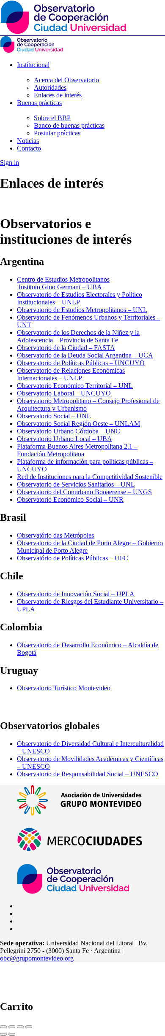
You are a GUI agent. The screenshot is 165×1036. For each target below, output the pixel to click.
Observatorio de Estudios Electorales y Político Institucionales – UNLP (79, 298)
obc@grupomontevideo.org (37, 958)
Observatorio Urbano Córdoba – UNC (68, 431)
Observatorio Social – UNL (54, 416)
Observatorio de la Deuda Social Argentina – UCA (85, 355)
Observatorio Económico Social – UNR (70, 499)
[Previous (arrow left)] (3, 1034)
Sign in (9, 162)
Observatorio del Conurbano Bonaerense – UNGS (84, 491)
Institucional (33, 64)
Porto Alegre (71, 550)
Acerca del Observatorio (66, 79)
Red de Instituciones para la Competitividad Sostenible (89, 476)
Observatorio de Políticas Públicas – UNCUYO (81, 362)
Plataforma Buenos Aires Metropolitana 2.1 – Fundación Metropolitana (77, 450)
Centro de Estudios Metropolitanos (63, 279)
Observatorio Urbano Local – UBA (64, 438)
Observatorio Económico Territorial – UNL (75, 385)
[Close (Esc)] (3, 1026)
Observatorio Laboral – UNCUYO (64, 393)
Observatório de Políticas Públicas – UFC (72, 558)
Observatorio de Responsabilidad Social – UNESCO (87, 774)
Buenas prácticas (39, 102)
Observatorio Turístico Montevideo (63, 688)
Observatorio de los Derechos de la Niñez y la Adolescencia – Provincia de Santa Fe (78, 336)
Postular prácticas (57, 133)
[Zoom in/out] (28, 1026)
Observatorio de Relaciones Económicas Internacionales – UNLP (71, 374)
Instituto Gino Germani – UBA (59, 287)
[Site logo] (31, 50)
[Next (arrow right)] (11, 1034)
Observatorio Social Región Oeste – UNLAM (78, 423)
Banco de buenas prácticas (69, 125)
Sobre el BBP (52, 117)
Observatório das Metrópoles (55, 535)
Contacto (29, 148)
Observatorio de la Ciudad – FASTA (66, 347)
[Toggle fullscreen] (20, 1026)
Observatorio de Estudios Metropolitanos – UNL (82, 309)
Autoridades (50, 87)
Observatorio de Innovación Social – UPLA (76, 593)
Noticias (28, 140)
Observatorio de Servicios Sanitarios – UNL (76, 484)
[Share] (11, 1026)
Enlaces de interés (58, 95)
